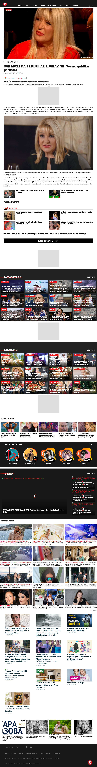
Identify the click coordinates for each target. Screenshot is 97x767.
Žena (60, 5)
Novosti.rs (12, 277)
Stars (35, 5)
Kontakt (13, 758)
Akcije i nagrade (39, 758)
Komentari (45, 240)
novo (19, 5)
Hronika (75, 5)
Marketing (29, 758)
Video (8, 473)
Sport (68, 5)
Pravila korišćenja (52, 758)
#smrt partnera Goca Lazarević (43, 234)
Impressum (21, 758)
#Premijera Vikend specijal (73, 234)
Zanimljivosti (51, 5)
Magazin (11, 350)
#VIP (24, 234)
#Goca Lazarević (12, 234)
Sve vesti (91, 277)
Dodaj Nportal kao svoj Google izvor (16, 78)
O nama (7, 758)
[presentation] (89, 444)
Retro (43, 5)
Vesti (27, 5)
